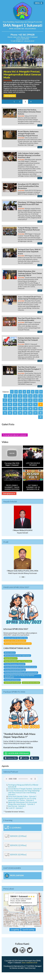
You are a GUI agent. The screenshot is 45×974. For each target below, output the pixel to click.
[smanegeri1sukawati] (15, 952)
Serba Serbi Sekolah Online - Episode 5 (22, 796)
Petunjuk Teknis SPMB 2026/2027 (15, 640)
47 (35, 413)
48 (40, 413)
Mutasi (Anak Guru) (11, 658)
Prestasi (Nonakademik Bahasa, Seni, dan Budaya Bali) (21, 672)
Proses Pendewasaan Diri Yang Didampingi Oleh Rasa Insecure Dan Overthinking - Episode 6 (23, 792)
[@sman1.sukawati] (22, 952)
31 (35, 404)
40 (40, 409)
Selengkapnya (10, 96)
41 (5, 413)
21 (25, 400)
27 (15, 404)
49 (40, 417)
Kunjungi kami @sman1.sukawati (14, 435)
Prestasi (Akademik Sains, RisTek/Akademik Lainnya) (20, 667)
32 (40, 404)
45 (25, 413)
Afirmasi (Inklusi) (10, 652)
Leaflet (21, 926)
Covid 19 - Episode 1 (15, 808)
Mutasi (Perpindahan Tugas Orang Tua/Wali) (18, 661)
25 (5, 404)
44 (20, 413)
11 (15, 396)
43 (15, 413)
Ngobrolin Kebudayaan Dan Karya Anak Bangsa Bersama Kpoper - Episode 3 (22, 803)
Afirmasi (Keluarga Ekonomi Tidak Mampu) (17, 655)
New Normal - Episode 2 (17, 806)
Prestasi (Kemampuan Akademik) (14, 664)
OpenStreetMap (29, 926)
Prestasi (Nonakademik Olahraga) (15, 670)
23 (35, 400)
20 (20, 400)
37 (25, 409)
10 (10, 396)
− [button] (6, 899)
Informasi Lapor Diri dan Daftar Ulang (16, 638)
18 (10, 400)
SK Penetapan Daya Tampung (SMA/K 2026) (18, 643)
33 (5, 409)
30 (30, 404)
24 (40, 400)
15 (35, 396)
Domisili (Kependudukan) (12, 682)
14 (30, 396)
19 (15, 400)
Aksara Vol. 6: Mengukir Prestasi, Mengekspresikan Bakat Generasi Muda (22, 74)
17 (5, 400)
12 (20, 396)
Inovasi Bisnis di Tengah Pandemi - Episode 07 (25, 789)
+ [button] (6, 895)
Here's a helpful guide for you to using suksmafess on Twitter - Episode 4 (22, 799)
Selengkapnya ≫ (9, 493)
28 (20, 404)
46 (30, 413)
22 (30, 400)
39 (35, 409)
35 (15, 409)
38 (30, 409)
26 (10, 404)
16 (40, 396)
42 (10, 413)
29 (25, 404)
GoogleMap (15, 930)
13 (25, 396)
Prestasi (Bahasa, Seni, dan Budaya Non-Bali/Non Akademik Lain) (19, 676)
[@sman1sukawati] (30, 952)
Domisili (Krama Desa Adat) (31, 682)
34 (10, 409)
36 (20, 409)
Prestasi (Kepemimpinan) (12, 680)
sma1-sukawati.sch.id (29, 963)
